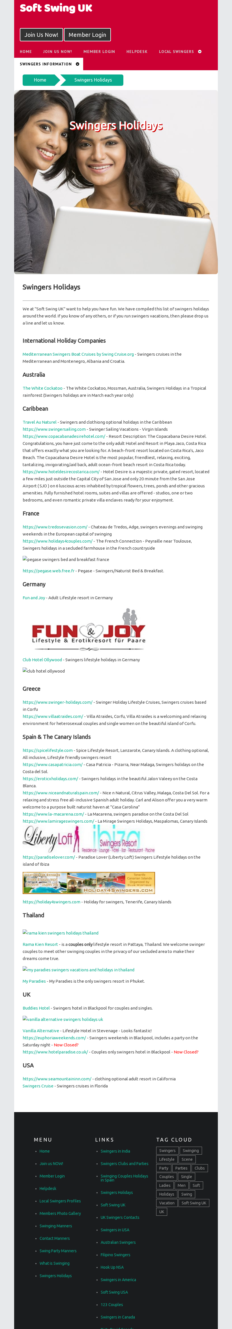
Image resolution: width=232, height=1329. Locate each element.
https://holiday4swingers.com (51, 901)
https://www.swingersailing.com (54, 429)
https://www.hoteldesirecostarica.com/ (61, 471)
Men (182, 1185)
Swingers (167, 1150)
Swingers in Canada (118, 1317)
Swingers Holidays (93, 79)
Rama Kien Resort (40, 944)
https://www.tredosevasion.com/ (55, 526)
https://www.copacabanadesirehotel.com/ (64, 436)
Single (186, 1176)
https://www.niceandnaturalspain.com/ (61, 792)
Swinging (191, 1150)
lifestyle (167, 1159)
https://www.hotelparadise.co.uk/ (55, 1051)
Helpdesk (137, 51)
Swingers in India (115, 1151)
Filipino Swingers (115, 1255)
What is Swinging (55, 1263)
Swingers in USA (115, 1230)
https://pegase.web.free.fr (48, 570)
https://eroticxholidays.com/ (50, 778)
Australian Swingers (118, 1242)
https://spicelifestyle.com (48, 750)
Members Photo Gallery (60, 1213)
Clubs (200, 1168)
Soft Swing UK (113, 1205)
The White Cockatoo (43, 388)
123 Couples (112, 1304)
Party (163, 1168)
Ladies (165, 1185)
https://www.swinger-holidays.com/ (58, 702)
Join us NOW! (57, 51)
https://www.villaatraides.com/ (53, 716)
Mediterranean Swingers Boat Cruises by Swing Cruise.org (78, 354)
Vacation (167, 1203)
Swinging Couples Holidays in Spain (124, 1178)
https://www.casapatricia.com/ (53, 764)
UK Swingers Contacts (120, 1217)
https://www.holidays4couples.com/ (58, 541)
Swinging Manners (56, 1226)
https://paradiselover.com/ (49, 857)
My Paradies (34, 981)
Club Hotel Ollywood (42, 659)
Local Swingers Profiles (60, 1201)
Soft (196, 1185)
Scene (187, 1159)
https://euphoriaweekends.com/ (54, 1037)
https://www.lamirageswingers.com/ (58, 821)
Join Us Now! (41, 34)
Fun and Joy (34, 597)
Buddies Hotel (36, 1008)
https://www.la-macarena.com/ (53, 814)
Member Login (87, 34)
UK (161, 1211)
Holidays (166, 1194)
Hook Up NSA (112, 1267)
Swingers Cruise (38, 1085)
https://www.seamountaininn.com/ (57, 1078)
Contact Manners (55, 1238)
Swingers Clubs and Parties (125, 1163)
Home (40, 79)
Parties (181, 1168)
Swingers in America (118, 1279)
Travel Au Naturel (40, 422)
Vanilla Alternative (41, 1030)
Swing (186, 1194)
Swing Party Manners (58, 1251)
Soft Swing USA (114, 1292)
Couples (166, 1176)
